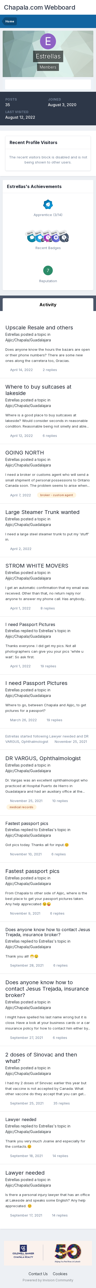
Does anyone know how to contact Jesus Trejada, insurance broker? (47, 932)
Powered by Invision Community (48, 1280)
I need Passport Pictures (30, 624)
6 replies (49, 435)
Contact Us (38, 1273)
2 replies (49, 370)
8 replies (47, 608)
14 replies (59, 1156)
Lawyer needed (63, 736)
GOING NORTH (24, 452)
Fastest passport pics (26, 823)
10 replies (59, 801)
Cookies (60, 1273)
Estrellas (12, 334)
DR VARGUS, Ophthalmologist (43, 758)
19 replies (47, 666)
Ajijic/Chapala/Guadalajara (28, 340)
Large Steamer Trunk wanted (42, 512)
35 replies (61, 1103)
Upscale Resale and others (39, 327)
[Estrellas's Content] (48, 84)
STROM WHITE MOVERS (36, 566)
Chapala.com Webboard (39, 7)
